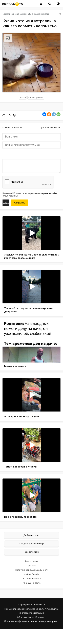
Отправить (19, 203)
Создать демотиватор (31, 543)
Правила (31, 565)
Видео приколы (41, 14)
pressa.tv (26, 14)
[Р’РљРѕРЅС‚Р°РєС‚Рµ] (44, 114)
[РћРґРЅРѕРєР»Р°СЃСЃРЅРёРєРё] (49, 114)
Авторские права (32, 578)
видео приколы (35, 97)
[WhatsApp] (58, 114)
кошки (23, 97)
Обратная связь (25, 617)
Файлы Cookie (31, 574)
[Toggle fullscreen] (54, 86)
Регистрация (31, 561)
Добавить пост (31, 535)
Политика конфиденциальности (31, 570)
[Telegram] (54, 114)
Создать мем (32, 551)
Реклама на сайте (31, 583)
